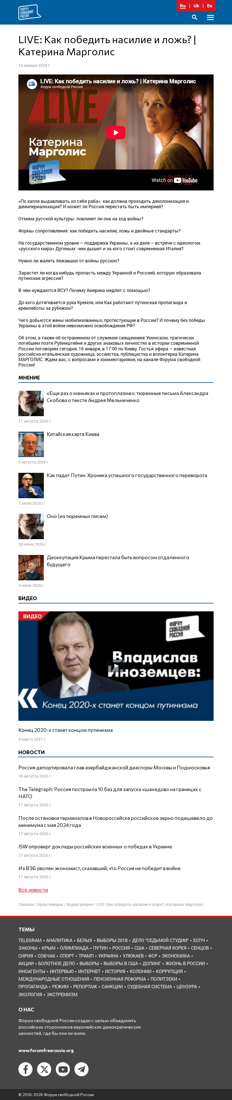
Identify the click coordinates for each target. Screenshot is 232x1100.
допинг (152, 963)
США (139, 948)
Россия (121, 948)
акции (26, 963)
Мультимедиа (50, 904)
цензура (187, 986)
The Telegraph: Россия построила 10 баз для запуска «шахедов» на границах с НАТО (109, 792)
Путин (100, 948)
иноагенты (31, 971)
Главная (26, 904)
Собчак (46, 956)
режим (60, 986)
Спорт (67, 956)
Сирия (25, 956)
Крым (48, 948)
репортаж (85, 986)
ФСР (152, 956)
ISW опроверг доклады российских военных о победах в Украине (95, 846)
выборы (89, 963)
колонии (140, 971)
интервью (62, 971)
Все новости (33, 889)
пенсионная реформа (120, 979)
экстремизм (62, 994)
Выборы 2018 (112, 940)
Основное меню (210, 24)
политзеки (164, 979)
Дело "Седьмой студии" (160, 940)
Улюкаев (133, 956)
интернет (89, 971)
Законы (27, 948)
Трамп (86, 956)
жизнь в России (185, 963)
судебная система (149, 986)
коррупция (169, 971)
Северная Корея (167, 948)
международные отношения (53, 979)
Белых (84, 940)
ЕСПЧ (199, 940)
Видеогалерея (79, 904)
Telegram (30, 940)
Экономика (176, 956)
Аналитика (59, 940)
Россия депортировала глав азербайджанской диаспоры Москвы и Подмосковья (114, 767)
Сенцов (200, 948)
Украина (108, 956)
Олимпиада (74, 948)
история (115, 971)
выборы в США (121, 963)
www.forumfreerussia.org (46, 1050)
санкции (112, 986)
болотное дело (56, 963)
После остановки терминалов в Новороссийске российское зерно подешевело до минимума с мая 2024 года (115, 821)
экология (30, 994)
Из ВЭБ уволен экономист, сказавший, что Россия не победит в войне (99, 868)
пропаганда (33, 986)
